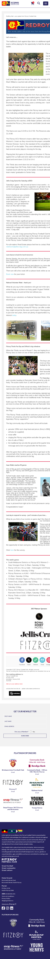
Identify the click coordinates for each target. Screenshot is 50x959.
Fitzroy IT (13, 789)
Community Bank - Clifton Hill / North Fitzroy (37, 771)
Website (35, 664)
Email (42, 664)
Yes (34, 732)
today (14, 315)
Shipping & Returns (7, 900)
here (12, 550)
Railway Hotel (37, 790)
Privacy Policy (6, 898)
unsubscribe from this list (13, 688)
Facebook (22, 664)
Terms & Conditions (8, 896)
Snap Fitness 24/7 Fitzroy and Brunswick (13, 808)
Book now (10, 274)
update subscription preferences (31, 688)
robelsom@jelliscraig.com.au (17, 247)
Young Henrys (37, 808)
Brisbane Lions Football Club (13, 770)
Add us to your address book (14, 684)
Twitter (29, 664)
